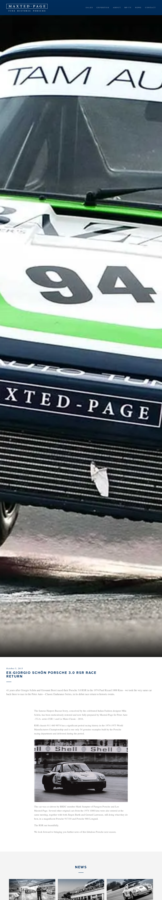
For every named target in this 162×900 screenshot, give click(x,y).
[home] (27, 8)
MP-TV (128, 7)
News (138, 7)
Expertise (103, 7)
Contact (150, 7)
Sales (89, 7)
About (117, 7)
